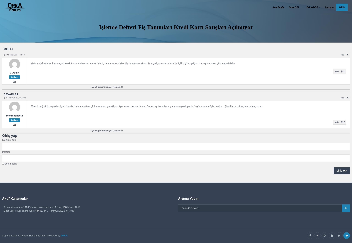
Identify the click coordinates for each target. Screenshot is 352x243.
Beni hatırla (11, 163)
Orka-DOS (312, 7)
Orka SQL (294, 7)
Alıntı (343, 55)
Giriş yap (341, 170)
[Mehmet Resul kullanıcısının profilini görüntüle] (14, 111)
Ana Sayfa (278, 7)
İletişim (329, 7)
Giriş (342, 7)
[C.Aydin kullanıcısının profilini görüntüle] (14, 68)
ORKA (64, 235)
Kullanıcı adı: (9, 140)
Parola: (6, 151)
